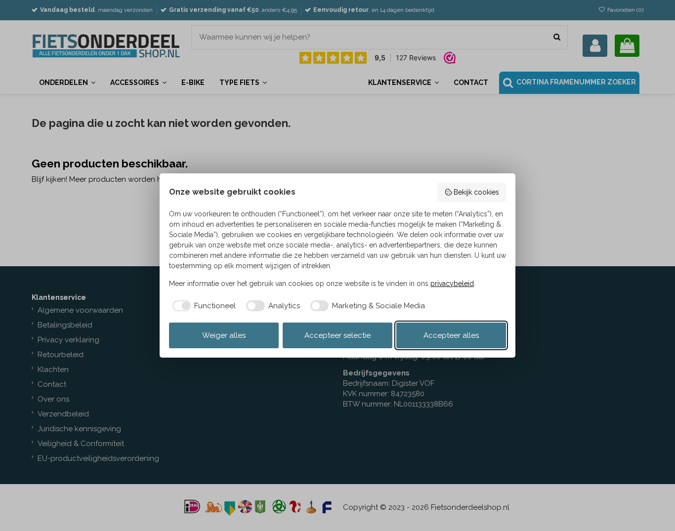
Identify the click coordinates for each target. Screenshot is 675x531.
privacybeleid (452, 283)
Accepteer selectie (337, 335)
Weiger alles (224, 335)
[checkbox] (202, 306)
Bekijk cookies (476, 192)
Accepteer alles (451, 335)
